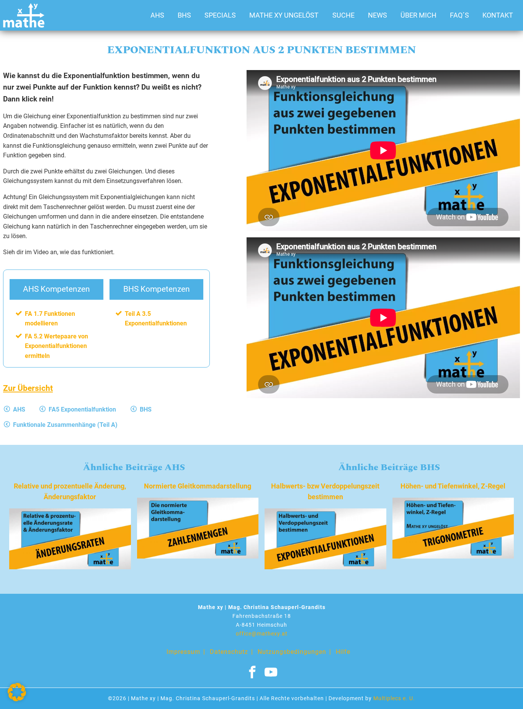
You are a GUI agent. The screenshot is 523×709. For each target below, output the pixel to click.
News (377, 15)
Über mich (418, 15)
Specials (220, 15)
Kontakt (497, 15)
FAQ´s (459, 15)
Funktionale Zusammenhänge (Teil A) (65, 424)
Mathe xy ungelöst (284, 15)
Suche (343, 15)
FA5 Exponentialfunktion (82, 409)
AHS (157, 15)
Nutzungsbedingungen (292, 651)
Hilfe (343, 651)
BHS (184, 15)
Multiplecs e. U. (394, 698)
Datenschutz (229, 651)
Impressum (183, 651)
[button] (17, 692)
